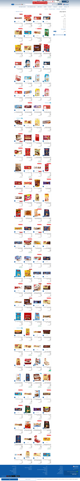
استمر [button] (9, 479)
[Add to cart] (43, 21)
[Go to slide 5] (36, 66)
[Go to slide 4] (27, 66)
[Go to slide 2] (18, 66)
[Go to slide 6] (17, 200)
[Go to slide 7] (26, 261)
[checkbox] (65, 16)
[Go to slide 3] (46, 66)
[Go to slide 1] (47, 66)
